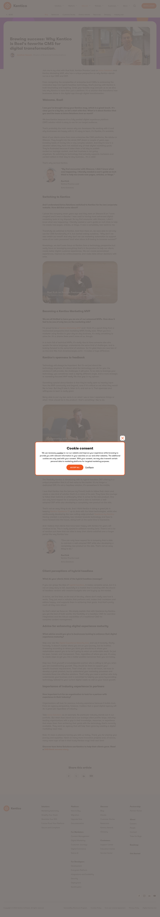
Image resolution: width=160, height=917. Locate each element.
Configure (89, 467)
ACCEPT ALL (75, 467)
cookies (60, 453)
